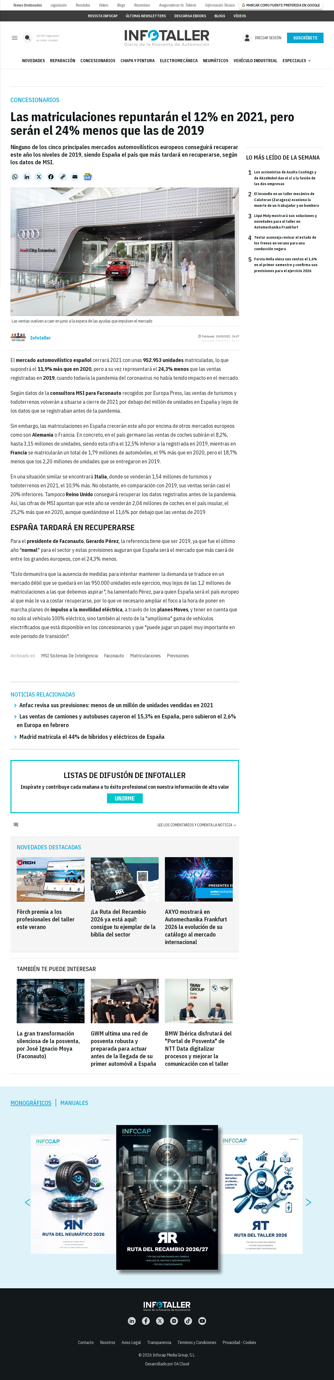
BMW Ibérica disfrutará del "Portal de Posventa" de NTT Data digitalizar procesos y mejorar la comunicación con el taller (198, 1048)
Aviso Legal (131, 1342)
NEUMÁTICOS (215, 60)
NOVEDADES (33, 60)
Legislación (59, 5)
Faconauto (114, 656)
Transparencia (159, 1342)
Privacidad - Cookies (239, 1342)
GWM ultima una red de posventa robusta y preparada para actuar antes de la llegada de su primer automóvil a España (123, 1048)
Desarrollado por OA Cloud (167, 1363)
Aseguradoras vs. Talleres (177, 5)
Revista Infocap (102, 16)
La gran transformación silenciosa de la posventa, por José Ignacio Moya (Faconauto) (48, 1045)
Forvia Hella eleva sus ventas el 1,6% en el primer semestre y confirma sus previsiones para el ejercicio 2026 (283, 264)
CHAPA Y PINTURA (138, 60)
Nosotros (107, 1342)
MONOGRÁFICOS (30, 1103)
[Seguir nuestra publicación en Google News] (87, 176)
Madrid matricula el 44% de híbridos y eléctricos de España (92, 736)
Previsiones (178, 656)
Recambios (142, 5)
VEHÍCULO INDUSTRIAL (255, 60)
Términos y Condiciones (196, 1342)
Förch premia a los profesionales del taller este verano (46, 919)
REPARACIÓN (62, 60)
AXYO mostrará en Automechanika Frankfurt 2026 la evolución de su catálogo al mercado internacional (196, 927)
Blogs (121, 5)
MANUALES (74, 1103)
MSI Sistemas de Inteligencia (69, 656)
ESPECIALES (297, 60)
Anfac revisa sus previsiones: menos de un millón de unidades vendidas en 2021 (116, 705)
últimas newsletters (146, 16)
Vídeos (103, 5)
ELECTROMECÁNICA (179, 60)
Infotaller (40, 338)
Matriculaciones (145, 656)
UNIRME (125, 798)
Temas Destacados (27, 5)
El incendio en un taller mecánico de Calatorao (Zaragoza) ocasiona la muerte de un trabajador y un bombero (283, 199)
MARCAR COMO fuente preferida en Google (283, 5)
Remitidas (83, 5)
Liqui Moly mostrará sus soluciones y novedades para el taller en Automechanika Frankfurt (282, 221)
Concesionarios (34, 100)
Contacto (86, 1342)
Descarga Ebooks (190, 16)
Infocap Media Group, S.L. (174, 1355)
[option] (167, 1197)
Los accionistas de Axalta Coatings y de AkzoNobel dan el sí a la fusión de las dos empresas (282, 177)
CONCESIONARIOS (97, 60)
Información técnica (220, 5)
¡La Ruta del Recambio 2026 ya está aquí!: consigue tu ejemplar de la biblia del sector (123, 923)
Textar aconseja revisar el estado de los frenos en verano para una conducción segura (282, 243)
